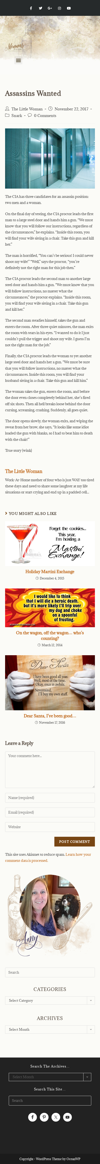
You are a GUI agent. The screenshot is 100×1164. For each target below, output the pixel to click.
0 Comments (45, 115)
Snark (16, 115)
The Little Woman (27, 108)
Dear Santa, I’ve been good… (50, 716)
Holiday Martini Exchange (49, 571)
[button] (18, 60)
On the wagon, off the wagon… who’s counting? (50, 635)
